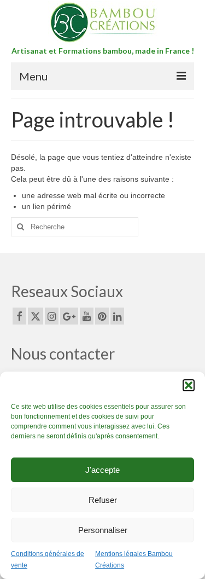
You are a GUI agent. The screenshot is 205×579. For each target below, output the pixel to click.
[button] (188, 385)
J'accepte (102, 469)
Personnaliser (102, 530)
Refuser (103, 500)
